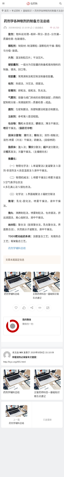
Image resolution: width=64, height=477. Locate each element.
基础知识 (27, 10)
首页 (6, 10)
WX (21, 352)
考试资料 (15, 10)
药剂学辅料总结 (17, 248)
